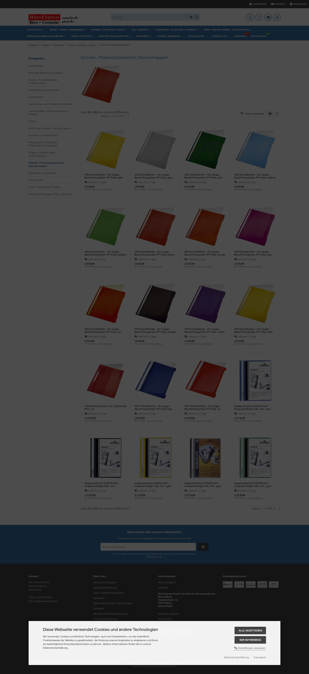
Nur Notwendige (250, 640)
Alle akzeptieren (250, 630)
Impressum (260, 657)
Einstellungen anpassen (251, 648)
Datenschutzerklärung (236, 657)
